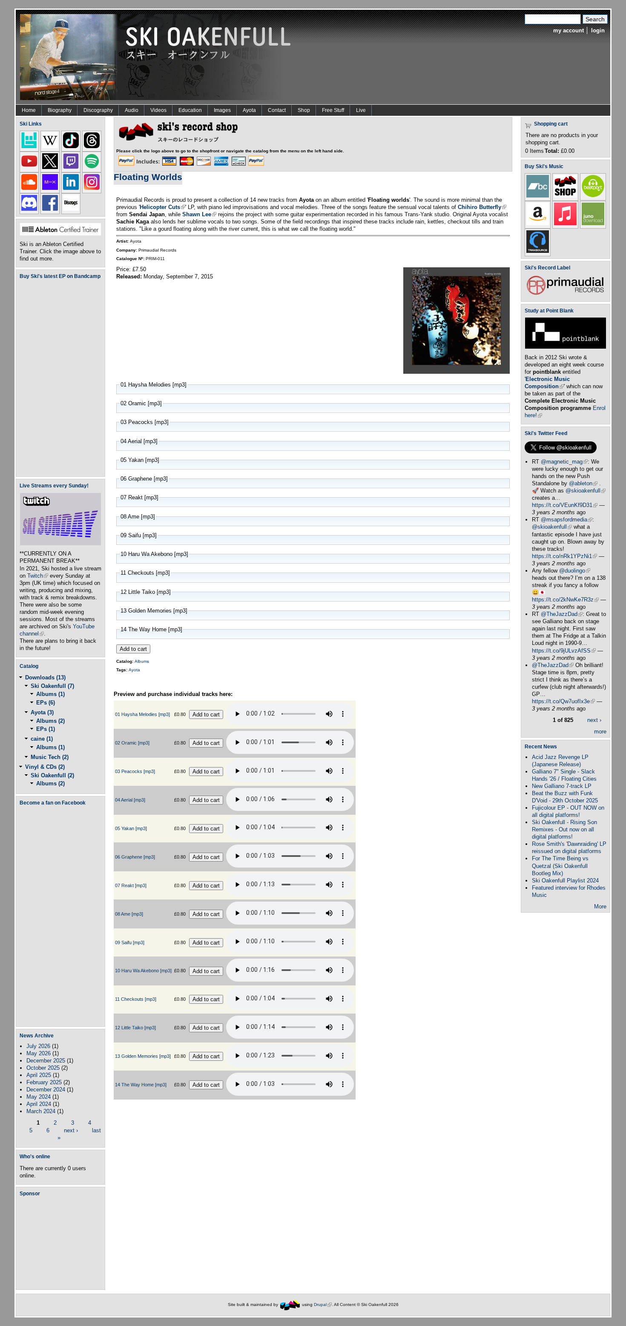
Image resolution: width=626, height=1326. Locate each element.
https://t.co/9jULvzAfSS (564, 650)
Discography (98, 110)
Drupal (323, 1304)
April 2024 (38, 1104)
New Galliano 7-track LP (562, 786)
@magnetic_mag (564, 461)
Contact (277, 110)
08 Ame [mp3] (129, 913)
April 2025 (38, 1075)
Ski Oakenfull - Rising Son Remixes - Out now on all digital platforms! (564, 829)
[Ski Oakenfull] (290, 1304)
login (598, 30)
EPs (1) (45, 729)
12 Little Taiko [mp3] (135, 1027)
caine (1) (42, 739)
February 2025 (44, 1082)
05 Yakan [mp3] (131, 828)
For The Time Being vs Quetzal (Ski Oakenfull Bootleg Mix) (560, 865)
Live (361, 110)
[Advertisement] (62, 1243)
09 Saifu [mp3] (129, 942)
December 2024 (45, 1089)
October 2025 (43, 1068)
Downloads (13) (45, 677)
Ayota (249, 110)
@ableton (583, 483)
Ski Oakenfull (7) (52, 686)
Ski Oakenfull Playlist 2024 (565, 880)
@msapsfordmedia (566, 519)
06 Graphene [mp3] (135, 856)
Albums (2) (50, 721)
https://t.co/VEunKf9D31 (564, 505)
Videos (158, 110)
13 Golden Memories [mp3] (143, 1056)
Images (222, 110)
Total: (552, 151)
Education (190, 110)
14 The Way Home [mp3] (141, 1084)
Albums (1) (50, 694)
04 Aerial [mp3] (130, 799)
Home (29, 110)
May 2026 (38, 1053)
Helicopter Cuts (162, 207)
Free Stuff (333, 110)
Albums (142, 661)
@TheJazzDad (562, 614)
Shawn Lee (199, 214)
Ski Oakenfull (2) (52, 775)
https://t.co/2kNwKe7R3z (565, 599)
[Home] (158, 56)
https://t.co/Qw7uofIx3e (563, 701)
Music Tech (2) (50, 757)
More (600, 906)
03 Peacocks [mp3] (135, 771)
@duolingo (574, 570)
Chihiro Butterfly (482, 207)
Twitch (37, 576)
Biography (60, 110)
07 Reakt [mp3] (130, 885)
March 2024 (40, 1111)
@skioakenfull (586, 490)
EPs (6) (45, 702)
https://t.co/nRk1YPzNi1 (564, 556)
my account (568, 30)
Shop (304, 110)
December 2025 (45, 1060)
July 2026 (38, 1046)
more (600, 731)
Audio (131, 110)
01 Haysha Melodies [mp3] (142, 714)
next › (71, 1130)
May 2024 (38, 1097)
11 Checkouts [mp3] (135, 999)
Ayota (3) (42, 712)
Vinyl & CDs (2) (45, 767)
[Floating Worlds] (456, 372)
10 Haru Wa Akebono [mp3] (143, 970)
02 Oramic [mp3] (132, 742)
